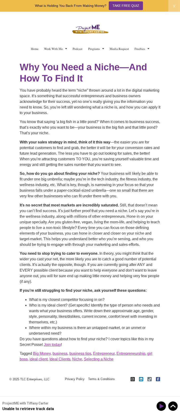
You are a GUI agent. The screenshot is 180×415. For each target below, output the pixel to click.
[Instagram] (133, 379)
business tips (80, 353)
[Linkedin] (141, 379)
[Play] (162, 406)
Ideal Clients (59, 359)
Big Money (42, 353)
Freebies (140, 49)
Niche (77, 359)
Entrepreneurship (130, 353)
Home (34, 49)
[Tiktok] (149, 379)
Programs (94, 49)
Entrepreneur (104, 353)
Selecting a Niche (98, 359)
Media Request (119, 49)
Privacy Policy (75, 379)
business (60, 353)
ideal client (39, 359)
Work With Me (53, 49)
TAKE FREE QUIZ (125, 5)
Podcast (77, 49)
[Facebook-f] (158, 379)
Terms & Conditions (101, 379)
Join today (52, 345)
